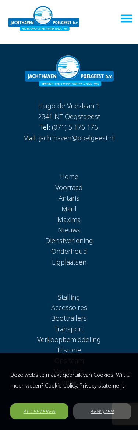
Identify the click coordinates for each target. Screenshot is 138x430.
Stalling (69, 297)
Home (69, 176)
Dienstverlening (69, 240)
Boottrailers (69, 318)
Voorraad (69, 187)
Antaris (69, 198)
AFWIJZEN (102, 411)
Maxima (69, 219)
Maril (69, 208)
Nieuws (69, 229)
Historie (69, 349)
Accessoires (69, 307)
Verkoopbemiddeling (69, 339)
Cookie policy (61, 385)
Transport (69, 328)
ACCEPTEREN (40, 411)
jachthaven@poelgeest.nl (77, 137)
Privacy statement (101, 385)
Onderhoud (69, 251)
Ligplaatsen (69, 261)
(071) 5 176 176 (75, 127)
